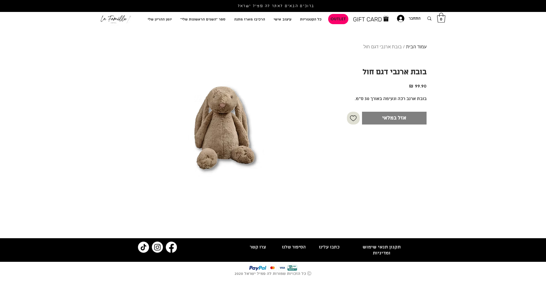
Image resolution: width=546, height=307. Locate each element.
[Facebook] (171, 247)
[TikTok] (143, 247)
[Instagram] (157, 247)
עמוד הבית (416, 47)
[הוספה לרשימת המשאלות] (353, 118)
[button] (441, 18)
